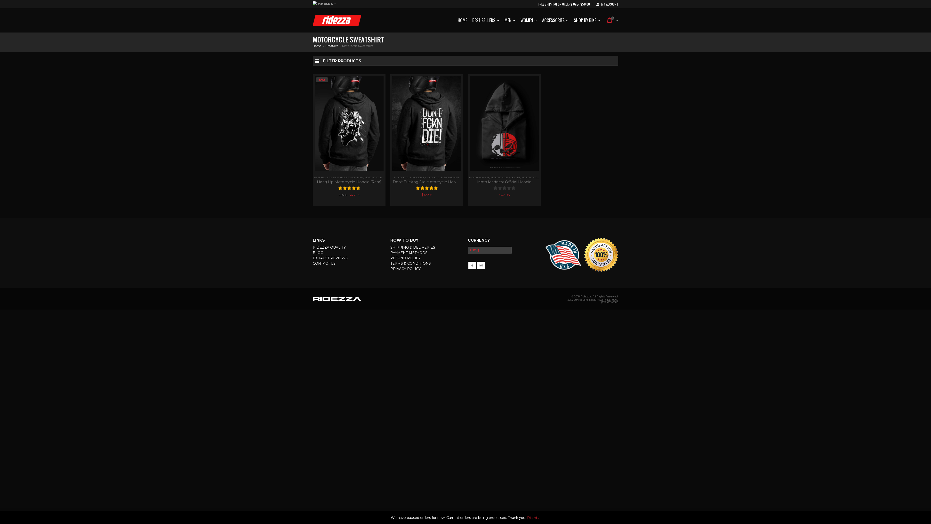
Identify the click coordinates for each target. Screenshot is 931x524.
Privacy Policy (405, 269)
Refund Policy (405, 258)
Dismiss (533, 518)
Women (527, 20)
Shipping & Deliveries (412, 247)
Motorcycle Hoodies (379, 177)
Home (462, 20)
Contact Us (324, 263)
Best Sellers (483, 20)
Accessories (553, 20)
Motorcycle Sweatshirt (442, 177)
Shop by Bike (585, 20)
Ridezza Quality (329, 247)
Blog (318, 253)
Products (331, 46)
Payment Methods (408, 253)
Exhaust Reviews (330, 258)
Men (508, 20)
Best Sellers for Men (348, 177)
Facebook (472, 265)
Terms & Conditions (410, 263)
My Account (609, 4)
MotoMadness (479, 177)
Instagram (481, 265)
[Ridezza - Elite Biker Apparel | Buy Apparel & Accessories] (337, 20)
